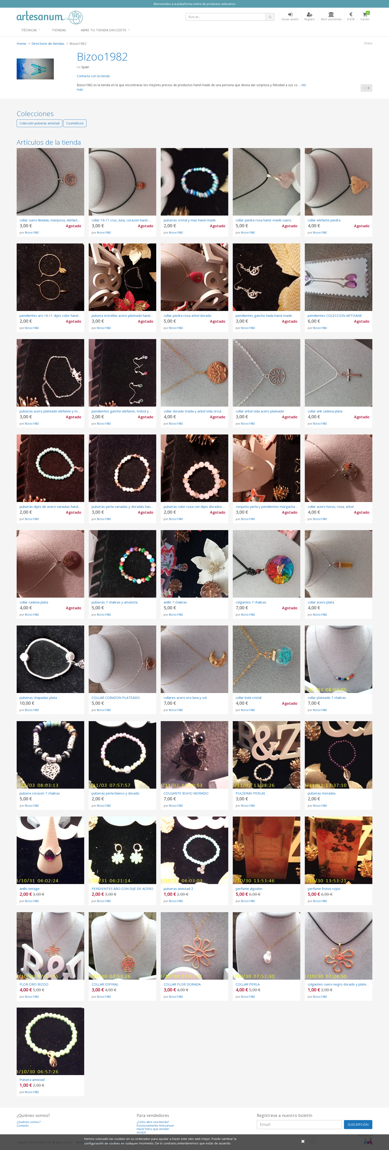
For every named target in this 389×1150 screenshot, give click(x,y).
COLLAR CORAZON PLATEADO (116, 697)
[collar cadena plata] (50, 564)
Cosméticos (75, 123)
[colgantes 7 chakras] (266, 564)
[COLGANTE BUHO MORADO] (194, 755)
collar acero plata (321, 602)
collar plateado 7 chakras (327, 697)
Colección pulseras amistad (39, 123)
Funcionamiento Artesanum (155, 1125)
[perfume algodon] (266, 850)
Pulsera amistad (32, 1079)
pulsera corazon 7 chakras (40, 793)
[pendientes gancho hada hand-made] (266, 277)
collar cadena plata (34, 602)
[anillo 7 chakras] (194, 564)
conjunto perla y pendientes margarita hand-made (274, 506)
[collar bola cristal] (266, 659)
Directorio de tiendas (48, 43)
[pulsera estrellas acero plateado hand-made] (122, 277)
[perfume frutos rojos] (338, 850)
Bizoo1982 (32, 232)
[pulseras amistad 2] (194, 850)
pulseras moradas (322, 793)
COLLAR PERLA (248, 984)
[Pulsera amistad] (50, 1041)
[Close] (303, 1141)
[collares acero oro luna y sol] (194, 659)
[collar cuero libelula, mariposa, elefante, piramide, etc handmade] (50, 182)
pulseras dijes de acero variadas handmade (53, 506)
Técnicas (29, 30)
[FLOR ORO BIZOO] (50, 946)
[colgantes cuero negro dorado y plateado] (338, 946)
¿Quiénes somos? (29, 1122)
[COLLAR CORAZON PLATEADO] (122, 659)
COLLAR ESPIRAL (105, 984)
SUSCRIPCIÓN (358, 1124)
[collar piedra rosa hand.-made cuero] (266, 182)
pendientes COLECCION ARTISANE (335, 315)
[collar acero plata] (338, 564)
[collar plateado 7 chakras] (338, 659)
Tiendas (59, 30)
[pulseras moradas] (338, 755)
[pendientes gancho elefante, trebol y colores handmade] (122, 373)
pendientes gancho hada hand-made (264, 315)
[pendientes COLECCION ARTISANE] (338, 277)
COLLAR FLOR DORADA (182, 984)
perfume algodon (249, 888)
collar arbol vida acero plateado (260, 411)
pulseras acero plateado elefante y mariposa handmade (63, 411)
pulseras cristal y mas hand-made (190, 220)
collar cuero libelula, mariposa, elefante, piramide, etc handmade (69, 220)
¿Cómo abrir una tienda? (153, 1122)
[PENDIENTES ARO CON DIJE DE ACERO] (122, 850)
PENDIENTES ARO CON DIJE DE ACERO (122, 888)
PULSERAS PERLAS (250, 793)
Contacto (23, 1125)
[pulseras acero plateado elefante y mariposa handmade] (50, 373)
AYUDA (141, 1132)
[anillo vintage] (50, 850)
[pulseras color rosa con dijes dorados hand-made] (194, 468)
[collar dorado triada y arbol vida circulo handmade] (194, 373)
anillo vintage (30, 888)
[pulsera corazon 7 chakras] (50, 755)
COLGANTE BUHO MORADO (186, 793)
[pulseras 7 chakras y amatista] (122, 564)
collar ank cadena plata (325, 411)
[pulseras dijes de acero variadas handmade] (50, 468)
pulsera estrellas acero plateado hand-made (126, 315)
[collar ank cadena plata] (338, 373)
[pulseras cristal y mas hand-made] (194, 182)
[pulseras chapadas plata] (50, 659)
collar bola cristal (248, 697)
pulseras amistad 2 (178, 888)
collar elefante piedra (324, 220)
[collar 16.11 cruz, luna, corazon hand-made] (122, 182)
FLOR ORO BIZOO (34, 984)
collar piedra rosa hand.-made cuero (263, 220)
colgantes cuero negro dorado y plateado (340, 984)
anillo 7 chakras (175, 602)
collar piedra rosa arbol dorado (187, 315)
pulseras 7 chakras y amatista (115, 602)
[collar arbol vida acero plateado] (266, 373)
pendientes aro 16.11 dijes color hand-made (54, 315)
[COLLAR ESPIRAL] (122, 946)
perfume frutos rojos (324, 888)
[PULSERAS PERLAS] (266, 755)
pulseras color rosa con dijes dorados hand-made (202, 506)
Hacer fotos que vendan (153, 1129)
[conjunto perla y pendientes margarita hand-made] (266, 468)
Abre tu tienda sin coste (103, 30)
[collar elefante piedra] (338, 182)
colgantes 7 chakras (251, 602)
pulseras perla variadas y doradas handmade (126, 506)
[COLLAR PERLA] (266, 946)
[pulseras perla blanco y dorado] (122, 755)
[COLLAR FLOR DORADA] (194, 946)
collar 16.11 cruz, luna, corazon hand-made (124, 220)
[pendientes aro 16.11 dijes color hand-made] (50, 277)
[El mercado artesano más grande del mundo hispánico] (50, 17)
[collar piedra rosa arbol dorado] (194, 277)
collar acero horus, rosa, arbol (331, 506)
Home (21, 43)
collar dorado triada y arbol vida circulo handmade (202, 411)
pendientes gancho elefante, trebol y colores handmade (135, 411)
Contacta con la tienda (93, 76)
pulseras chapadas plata (38, 697)
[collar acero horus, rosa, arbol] (338, 468)
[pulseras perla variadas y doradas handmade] (122, 468)
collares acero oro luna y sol (185, 697)
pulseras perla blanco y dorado (115, 793)
